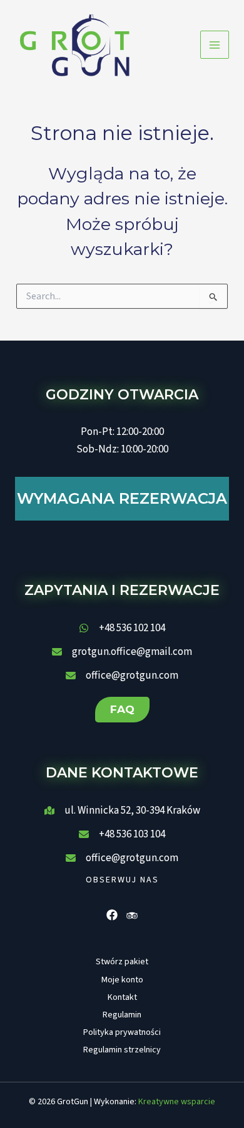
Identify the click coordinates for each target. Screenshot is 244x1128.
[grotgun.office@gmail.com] (122, 652)
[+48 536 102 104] (122, 628)
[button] (122, 709)
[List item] (112, 915)
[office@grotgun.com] (122, 675)
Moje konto (122, 980)
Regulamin (122, 1015)
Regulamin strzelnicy (122, 1050)
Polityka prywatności (122, 1032)
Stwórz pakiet (122, 962)
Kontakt (122, 997)
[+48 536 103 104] (122, 834)
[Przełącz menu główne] (214, 45)
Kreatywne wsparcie (176, 1102)
